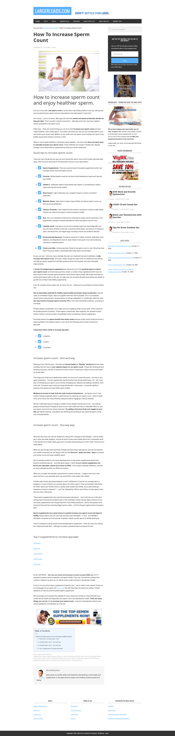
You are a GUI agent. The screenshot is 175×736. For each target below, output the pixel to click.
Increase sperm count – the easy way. (50, 645)
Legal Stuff (74, 714)
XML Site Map (38, 718)
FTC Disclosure (76, 710)
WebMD (110, 706)
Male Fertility (47, 654)
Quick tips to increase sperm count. (49, 639)
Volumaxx (37, 543)
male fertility (67, 660)
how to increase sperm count (73, 656)
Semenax (36, 548)
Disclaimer (74, 706)
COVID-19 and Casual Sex (125, 204)
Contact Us (37, 714)
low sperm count (55, 660)
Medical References (40, 706)
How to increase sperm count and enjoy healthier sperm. (54, 636)
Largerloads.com (52, 10)
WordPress (101, 733)
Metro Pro (80, 733)
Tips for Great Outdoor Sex (126, 227)
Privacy (73, 718)
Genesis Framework (91, 733)
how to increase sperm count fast (59, 658)
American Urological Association (118, 718)
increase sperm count (41, 660)
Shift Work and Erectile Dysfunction (124, 193)
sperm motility (77, 660)
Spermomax (37, 559)
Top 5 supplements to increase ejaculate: (51, 648)
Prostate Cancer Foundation (117, 714)
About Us (36, 710)
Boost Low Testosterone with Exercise (127, 216)
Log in (107, 733)
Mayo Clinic (112, 710)
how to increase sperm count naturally (85, 658)
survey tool (60, 588)
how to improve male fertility (52, 656)
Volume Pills (37, 553)
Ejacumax (37, 564)
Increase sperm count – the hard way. (50, 642)
